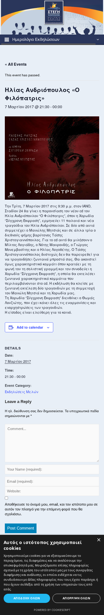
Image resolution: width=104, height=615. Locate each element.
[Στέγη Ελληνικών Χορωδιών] (52, 17)
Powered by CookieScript (52, 610)
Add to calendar (30, 327)
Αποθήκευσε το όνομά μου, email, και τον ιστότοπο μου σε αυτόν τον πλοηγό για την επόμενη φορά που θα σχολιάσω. (51, 509)
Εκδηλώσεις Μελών (21, 391)
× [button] (98, 540)
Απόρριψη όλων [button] (76, 598)
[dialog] (52, 575)
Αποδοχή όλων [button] (27, 598)
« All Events (16, 64)
